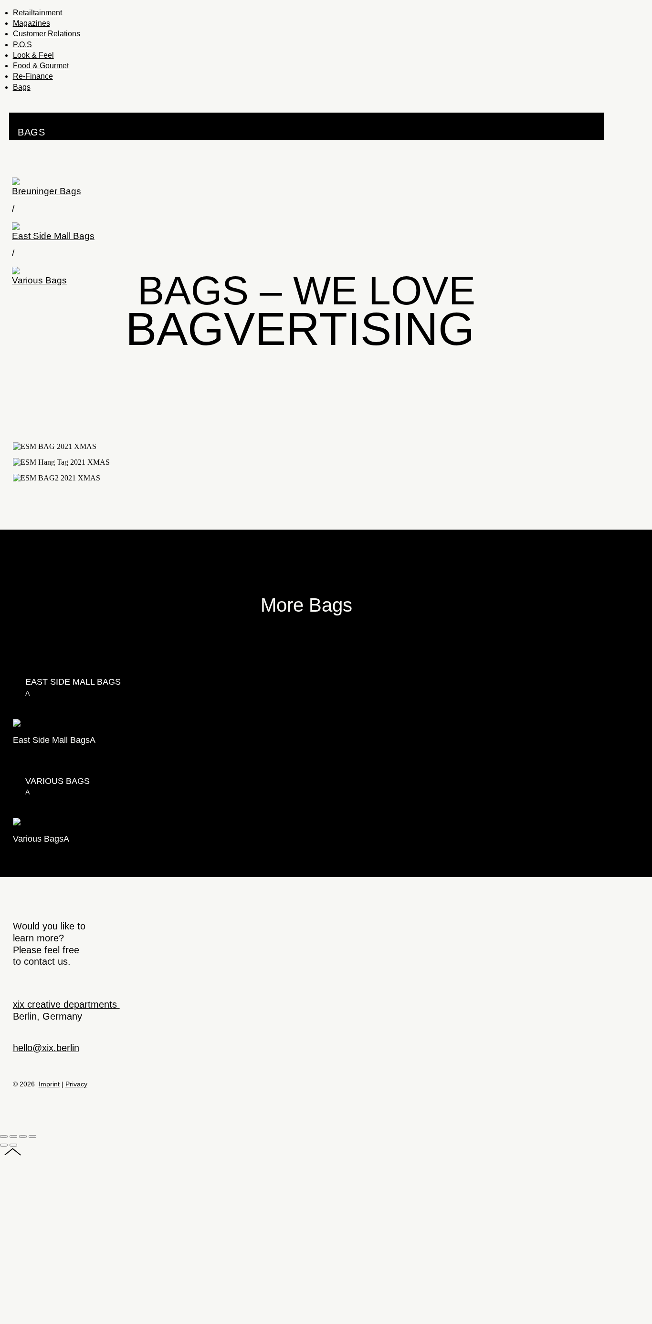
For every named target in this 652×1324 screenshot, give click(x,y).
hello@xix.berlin (46, 1048)
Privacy (76, 1084)
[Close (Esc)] (4, 1136)
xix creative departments (66, 1004)
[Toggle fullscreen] (23, 1136)
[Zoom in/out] (32, 1136)
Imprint (49, 1084)
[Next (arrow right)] (13, 1145)
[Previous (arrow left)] (4, 1145)
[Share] (13, 1136)
